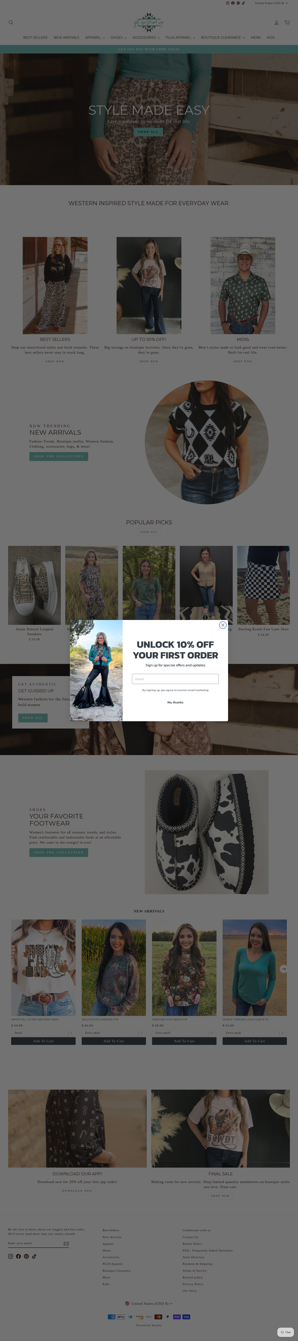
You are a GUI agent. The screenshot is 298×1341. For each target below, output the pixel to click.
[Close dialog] (222, 625)
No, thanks (175, 702)
